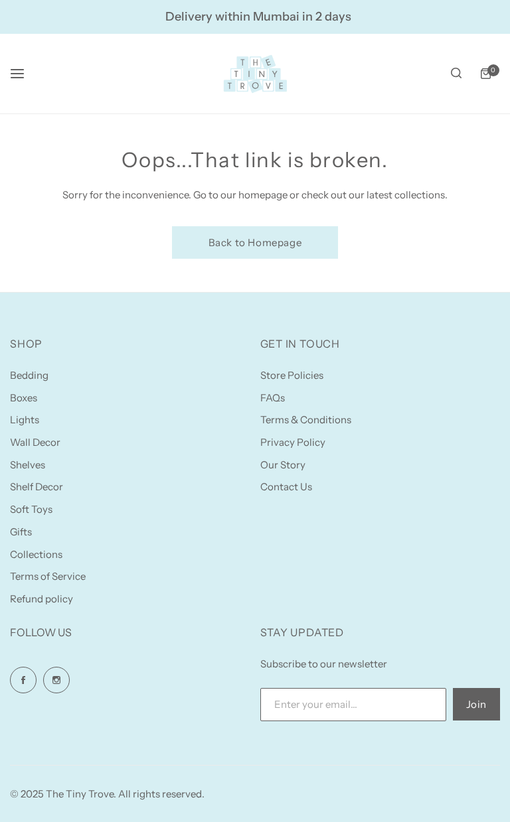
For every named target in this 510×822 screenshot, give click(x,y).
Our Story (282, 464)
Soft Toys (31, 509)
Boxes (23, 397)
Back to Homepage (255, 242)
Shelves (27, 464)
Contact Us (286, 486)
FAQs (272, 397)
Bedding (29, 375)
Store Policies (291, 375)
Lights (24, 419)
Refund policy (41, 598)
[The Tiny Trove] (255, 73)
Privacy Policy (292, 442)
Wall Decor (35, 442)
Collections (36, 554)
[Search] (456, 73)
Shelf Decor (36, 486)
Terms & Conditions (305, 419)
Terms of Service (48, 576)
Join (476, 704)
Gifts (21, 531)
